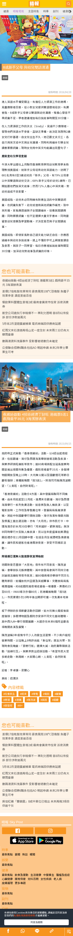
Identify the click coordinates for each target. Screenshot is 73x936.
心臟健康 (7, 879)
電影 (47, 694)
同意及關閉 (36, 922)
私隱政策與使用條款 (24, 915)
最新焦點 (7, 854)
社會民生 (10, 694)
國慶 (56, 699)
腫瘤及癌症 (63, 875)
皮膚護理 (7, 883)
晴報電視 (18, 11)
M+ (21, 705)
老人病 (57, 879)
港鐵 (18, 699)
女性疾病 (46, 879)
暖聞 (32, 854)
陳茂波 (31, 699)
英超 (44, 699)
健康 (6, 11)
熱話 (25, 854)
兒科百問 (33, 879)
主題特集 (33, 11)
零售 (35, 694)
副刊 (55, 11)
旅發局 (8, 705)
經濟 (23, 694)
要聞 (17, 854)
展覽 (58, 694)
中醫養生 (48, 875)
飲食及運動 (21, 875)
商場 (7, 699)
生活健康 (35, 875)
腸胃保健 (20, 879)
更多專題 (20, 883)
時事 (46, 11)
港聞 (5, 77)
